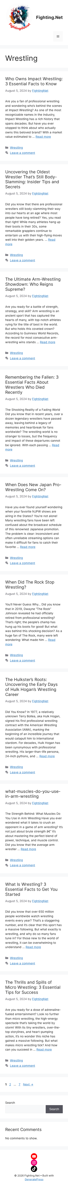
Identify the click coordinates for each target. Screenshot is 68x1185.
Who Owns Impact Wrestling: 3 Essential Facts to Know (34, 81)
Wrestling (16, 147)
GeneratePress (34, 1179)
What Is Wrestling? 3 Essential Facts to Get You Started (31, 889)
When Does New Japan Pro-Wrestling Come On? (33, 487)
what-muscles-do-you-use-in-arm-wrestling (33, 794)
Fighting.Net (49, 17)
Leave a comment (22, 153)
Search (10, 1102)
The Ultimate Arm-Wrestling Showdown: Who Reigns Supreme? (33, 284)
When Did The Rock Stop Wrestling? (29, 585)
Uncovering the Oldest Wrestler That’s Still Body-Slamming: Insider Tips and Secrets (32, 179)
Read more (43, 136)
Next (28, 1084)
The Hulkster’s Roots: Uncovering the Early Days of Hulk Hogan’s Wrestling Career (31, 687)
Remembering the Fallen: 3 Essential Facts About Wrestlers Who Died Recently (32, 385)
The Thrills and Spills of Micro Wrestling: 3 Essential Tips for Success (33, 987)
